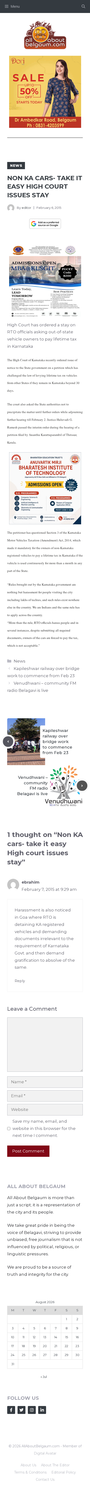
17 (12, 1346)
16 (77, 1337)
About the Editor (55, 1465)
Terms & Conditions (30, 1472)
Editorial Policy (63, 1472)
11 (23, 1337)
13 (44, 1337)
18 (23, 1346)
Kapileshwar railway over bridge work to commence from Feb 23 (57, 741)
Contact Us (45, 1479)
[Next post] (82, 786)
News (16, 165)
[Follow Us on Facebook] (11, 1410)
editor (26, 208)
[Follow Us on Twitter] (21, 1410)
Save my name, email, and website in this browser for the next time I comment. (44, 1128)
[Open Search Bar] (83, 6)
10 (12, 1337)
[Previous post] (8, 742)
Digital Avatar (45, 1453)
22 (66, 1346)
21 (55, 1346)
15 (66, 1337)
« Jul (44, 1377)
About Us (28, 1465)
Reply (20, 981)
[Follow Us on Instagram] (32, 1410)
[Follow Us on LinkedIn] (42, 1410)
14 (55, 1337)
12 (34, 1337)
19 (34, 1346)
